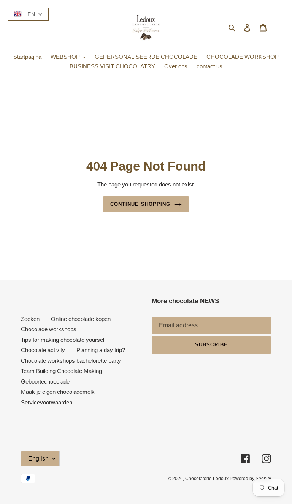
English (38, 458)
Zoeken (30, 319)
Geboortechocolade (45, 381)
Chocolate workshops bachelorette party (71, 360)
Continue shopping (140, 204)
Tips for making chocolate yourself (63, 340)
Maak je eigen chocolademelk (58, 392)
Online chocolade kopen (81, 319)
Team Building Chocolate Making (61, 371)
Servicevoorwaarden (46, 402)
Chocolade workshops (48, 329)
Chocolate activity (43, 350)
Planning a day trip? (100, 350)
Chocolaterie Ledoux (207, 478)
